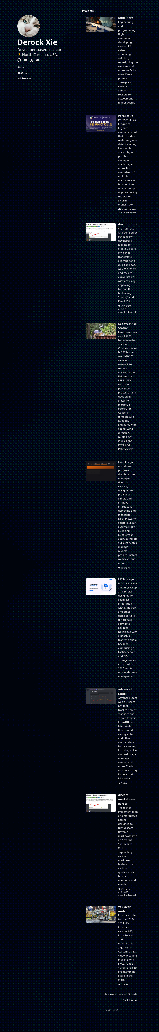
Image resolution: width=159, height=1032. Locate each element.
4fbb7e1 (113, 1010)
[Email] (38, 60)
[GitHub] (19, 60)
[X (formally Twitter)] (32, 60)
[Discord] (25, 60)
